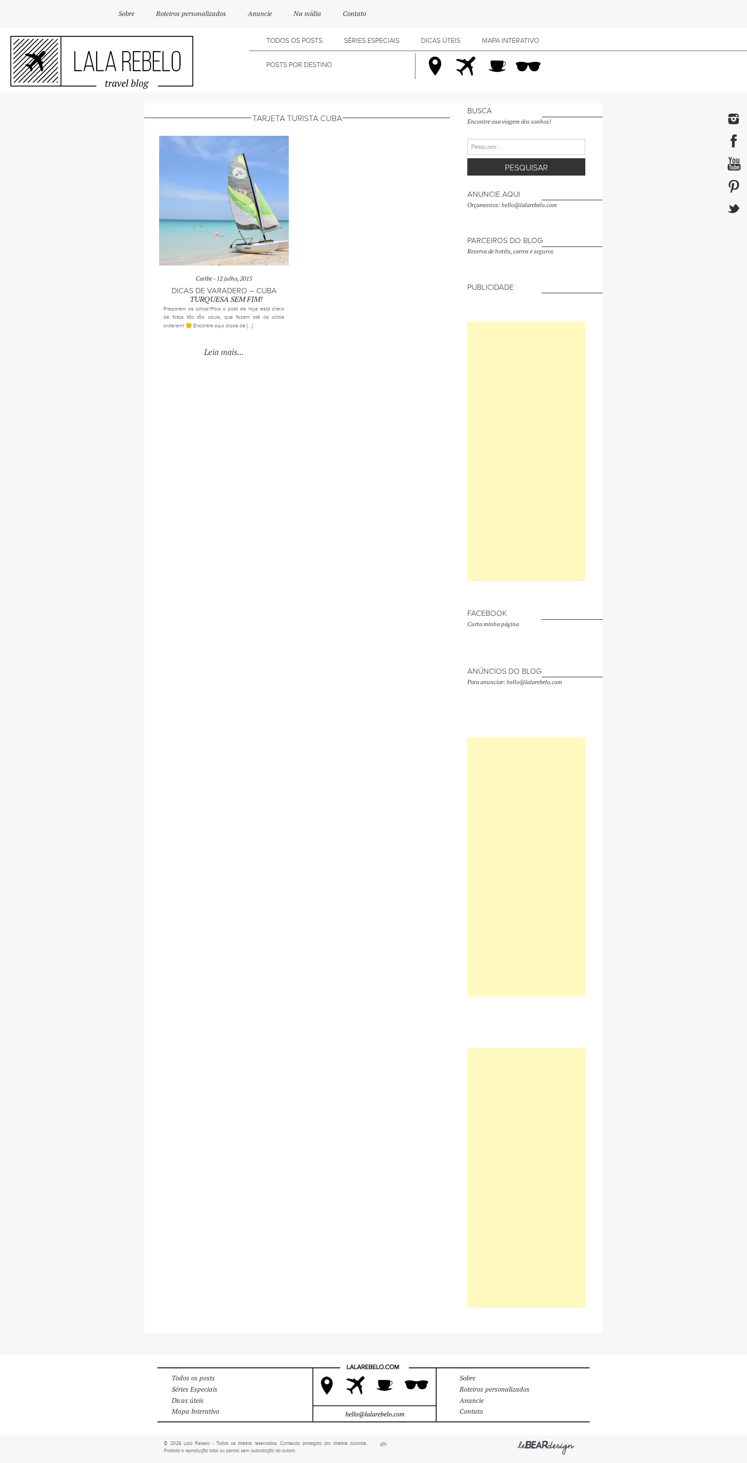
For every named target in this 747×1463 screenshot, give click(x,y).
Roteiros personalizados (191, 13)
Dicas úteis (440, 41)
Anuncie (260, 13)
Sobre (126, 13)
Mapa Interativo (510, 41)
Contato (354, 13)
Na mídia (307, 13)
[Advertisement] (526, 451)
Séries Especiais (371, 41)
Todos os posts (294, 41)
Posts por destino (299, 65)
